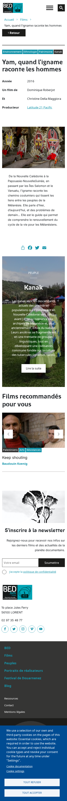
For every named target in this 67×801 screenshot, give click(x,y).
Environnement (12, 51)
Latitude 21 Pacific (39, 107)
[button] (8, 434)
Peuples (10, 663)
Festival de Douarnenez (22, 678)
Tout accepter (32, 792)
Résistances (34, 450)
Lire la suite (33, 368)
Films (24, 19)
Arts (22, 450)
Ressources (11, 698)
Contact (9, 705)
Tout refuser (32, 782)
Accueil (9, 19)
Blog (7, 686)
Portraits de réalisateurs (23, 670)
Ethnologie (30, 51)
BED (7, 648)
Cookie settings (15, 771)
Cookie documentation (19, 766)
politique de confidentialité (39, 571)
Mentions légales (14, 712)
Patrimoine (45, 51)
